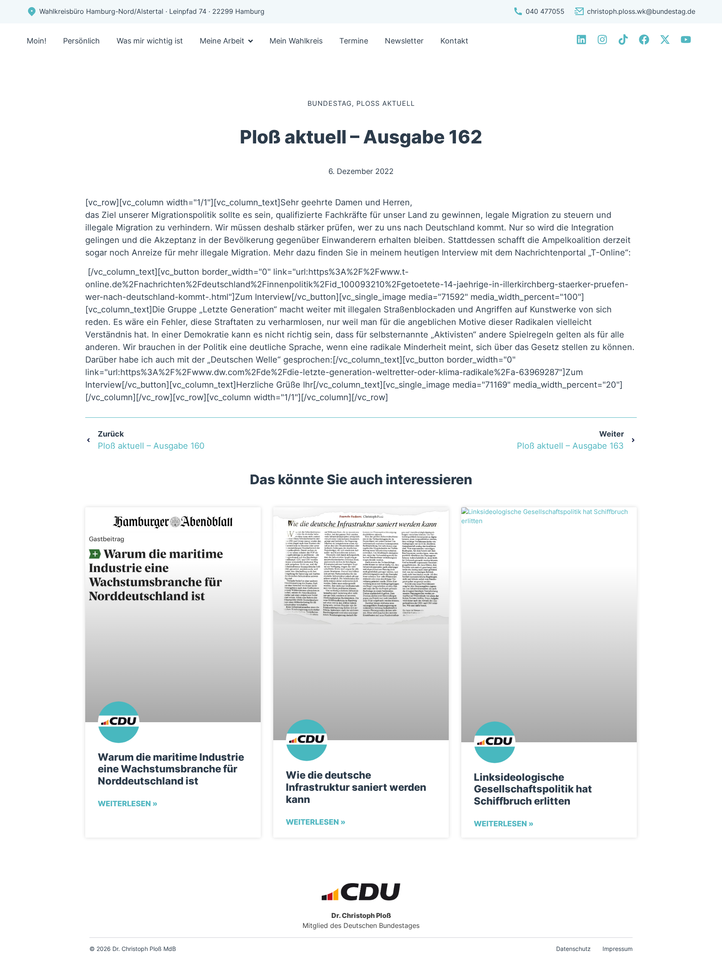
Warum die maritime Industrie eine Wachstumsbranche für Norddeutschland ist (171, 769)
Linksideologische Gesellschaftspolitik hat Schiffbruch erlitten (533, 790)
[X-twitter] (665, 39)
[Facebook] (644, 39)
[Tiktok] (623, 39)
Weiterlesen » (128, 803)
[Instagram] (602, 39)
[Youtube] (686, 39)
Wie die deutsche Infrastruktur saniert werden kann (356, 787)
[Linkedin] (581, 39)
